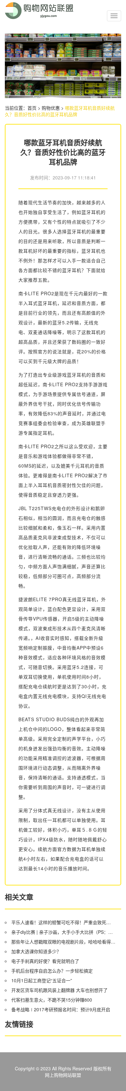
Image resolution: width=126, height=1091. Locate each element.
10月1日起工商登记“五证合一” (41, 980)
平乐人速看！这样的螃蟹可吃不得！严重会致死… (61, 922)
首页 (32, 108)
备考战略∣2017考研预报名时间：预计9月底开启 (60, 1009)
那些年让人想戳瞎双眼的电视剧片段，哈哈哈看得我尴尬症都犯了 (63, 941)
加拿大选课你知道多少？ (36, 951)
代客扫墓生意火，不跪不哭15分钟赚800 (51, 999)
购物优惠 (51, 108)
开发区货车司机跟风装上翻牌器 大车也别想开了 (59, 990)
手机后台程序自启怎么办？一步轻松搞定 (52, 970)
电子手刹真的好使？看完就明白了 (45, 961)
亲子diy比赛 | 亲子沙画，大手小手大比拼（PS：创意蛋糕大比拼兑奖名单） (63, 932)
